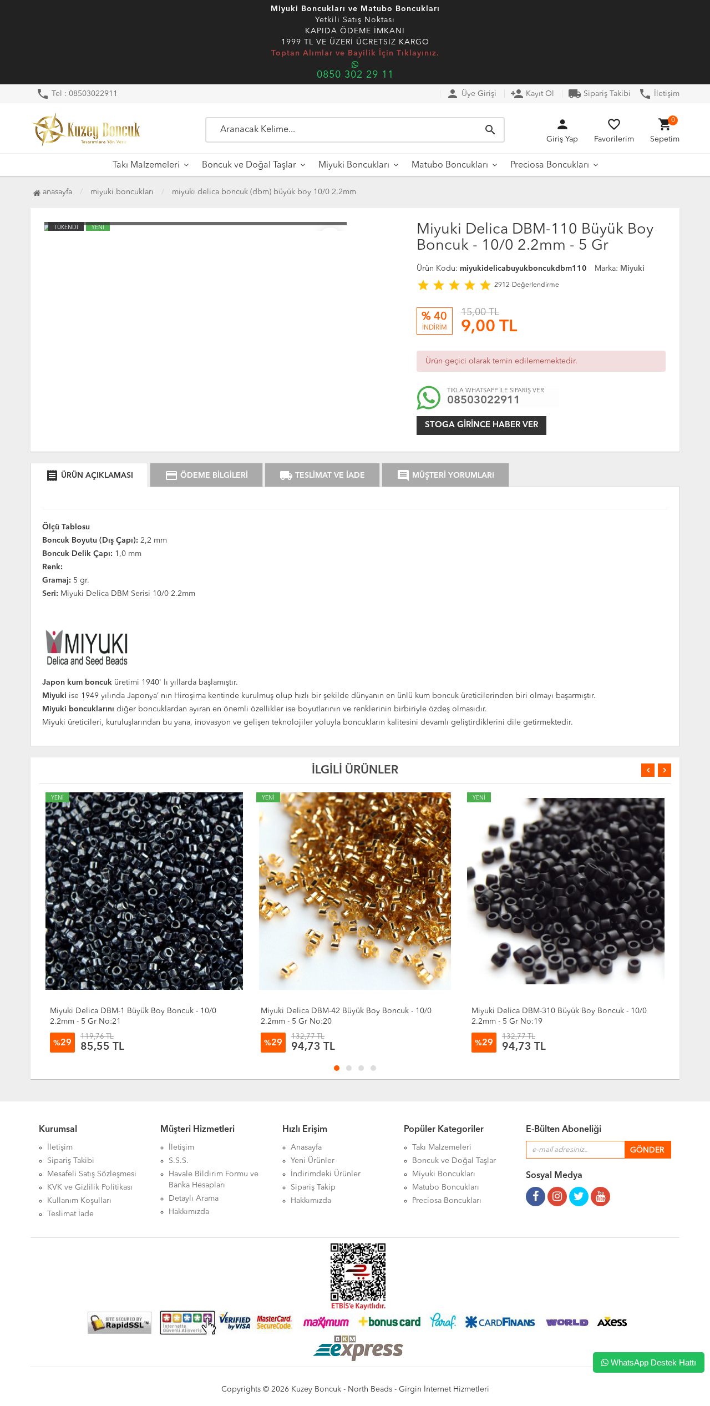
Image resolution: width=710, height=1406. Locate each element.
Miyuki (632, 268)
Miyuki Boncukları (353, 165)
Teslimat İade (70, 1214)
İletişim (658, 94)
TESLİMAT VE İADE (322, 475)
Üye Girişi (471, 94)
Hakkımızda (189, 1212)
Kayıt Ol (532, 94)
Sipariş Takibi (599, 94)
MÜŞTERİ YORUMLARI (445, 475)
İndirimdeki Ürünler (326, 1174)
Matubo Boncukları (450, 165)
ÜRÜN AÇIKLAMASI (89, 475)
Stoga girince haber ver (481, 425)
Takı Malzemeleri (146, 165)
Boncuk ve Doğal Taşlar (249, 165)
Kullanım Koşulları (79, 1201)
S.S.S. (179, 1161)
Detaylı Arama (194, 1198)
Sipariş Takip (313, 1187)
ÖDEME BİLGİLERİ (206, 475)
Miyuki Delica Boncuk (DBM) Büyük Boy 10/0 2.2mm (264, 192)
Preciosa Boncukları (549, 165)
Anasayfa (56, 192)
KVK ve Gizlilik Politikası (90, 1187)
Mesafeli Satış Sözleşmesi (91, 1174)
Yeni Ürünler (312, 1161)
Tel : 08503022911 (77, 94)
